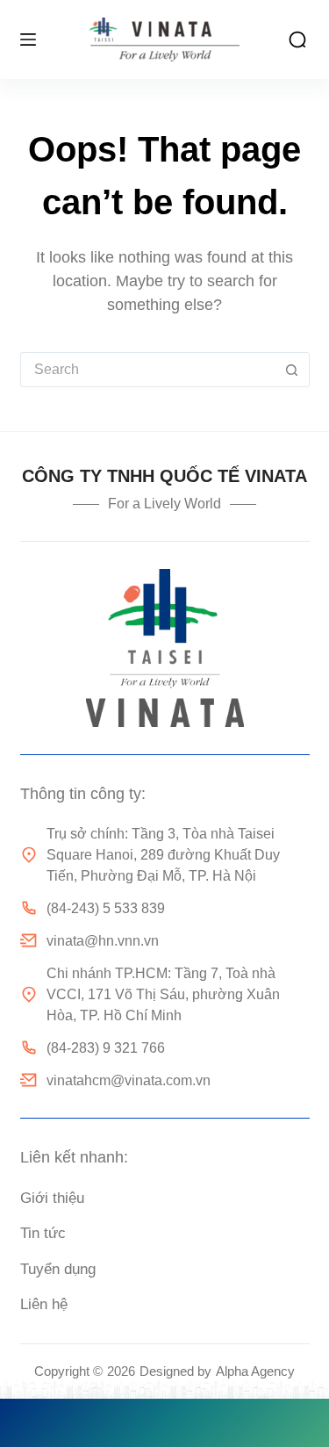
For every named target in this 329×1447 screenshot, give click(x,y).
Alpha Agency (255, 1371)
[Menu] (28, 39)
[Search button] (292, 369)
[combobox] (148, 369)
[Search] (297, 39)
